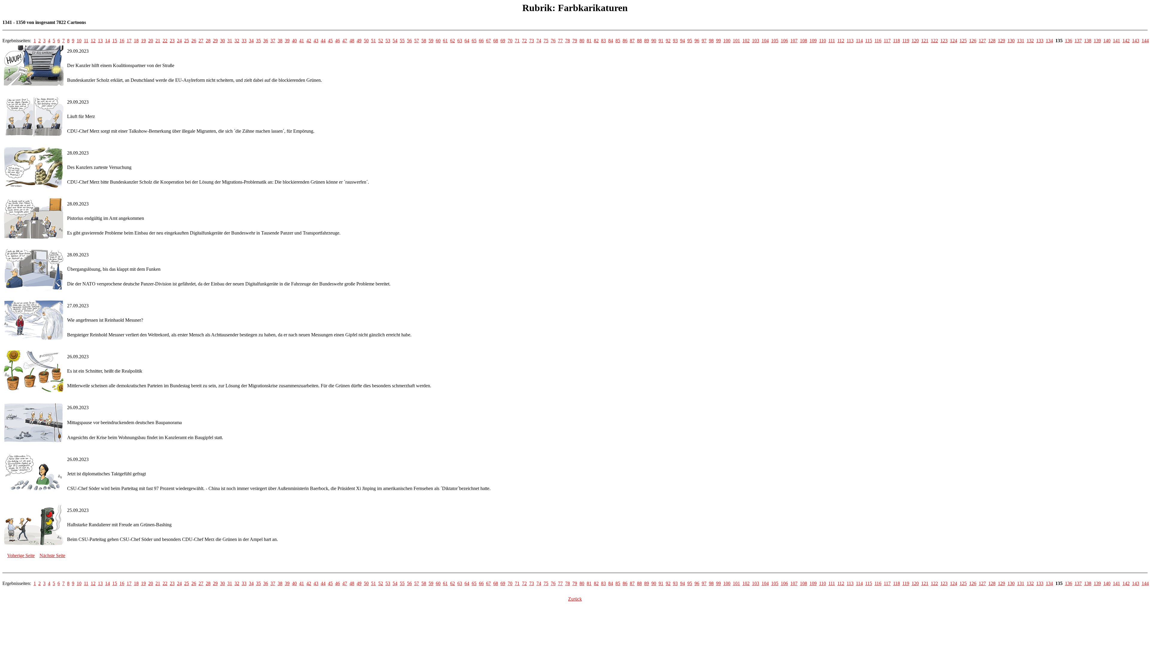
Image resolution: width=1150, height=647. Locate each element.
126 (972, 40)
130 (1011, 40)
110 (822, 40)
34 (251, 40)
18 (136, 40)
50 (366, 40)
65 (474, 40)
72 (524, 40)
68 (495, 40)
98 (711, 40)
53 (387, 40)
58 (423, 40)
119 (905, 40)
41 (301, 40)
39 (287, 40)
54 (395, 40)
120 (915, 40)
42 (308, 40)
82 (596, 40)
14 (107, 40)
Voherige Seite (21, 555)
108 (803, 40)
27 (201, 40)
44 (323, 40)
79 (574, 40)
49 (359, 40)
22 (165, 40)
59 (431, 40)
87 (632, 40)
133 (1039, 40)
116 (877, 40)
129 (1001, 40)
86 (625, 40)
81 (589, 40)
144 (1145, 40)
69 (502, 40)
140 (1106, 40)
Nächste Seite (52, 555)
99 (718, 40)
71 (517, 40)
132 (1030, 40)
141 (1116, 40)
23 (172, 40)
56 (409, 40)
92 (668, 40)
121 (924, 40)
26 (193, 40)
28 (208, 40)
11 (86, 40)
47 (344, 40)
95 (689, 40)
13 (100, 40)
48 (351, 40)
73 (531, 40)
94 (682, 40)
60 (438, 40)
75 (546, 40)
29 (215, 40)
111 (831, 40)
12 (93, 40)
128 (991, 40)
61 (445, 40)
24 (179, 40)
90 (653, 40)
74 (538, 40)
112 (840, 40)
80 (581, 40)
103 (755, 40)
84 (610, 40)
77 (560, 40)
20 (150, 40)
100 (726, 40)
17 (129, 40)
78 (567, 40)
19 (143, 40)
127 (982, 40)
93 (675, 40)
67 (488, 40)
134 (1049, 40)
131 (1020, 40)
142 (1126, 40)
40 (294, 40)
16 (121, 40)
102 (746, 40)
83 (603, 40)
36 (265, 40)
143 (1135, 40)
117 (887, 40)
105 (774, 40)
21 (157, 40)
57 (416, 40)
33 (244, 40)
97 (704, 40)
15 (114, 40)
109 (813, 40)
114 (859, 40)
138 (1087, 40)
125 (963, 40)
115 (868, 40)
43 (316, 40)
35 (258, 40)
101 (736, 40)
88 (639, 40)
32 (236, 40)
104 (765, 40)
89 (646, 40)
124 (953, 40)
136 (1068, 40)
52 (380, 40)
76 (553, 40)
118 (896, 40)
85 (617, 40)
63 (459, 40)
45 (330, 40)
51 (373, 40)
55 (402, 40)
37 (272, 40)
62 (452, 40)
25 (186, 40)
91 (661, 40)
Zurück (575, 598)
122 (934, 40)
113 (850, 40)
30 (222, 40)
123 (944, 40)
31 (229, 40)
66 (481, 40)
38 (280, 40)
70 (510, 40)
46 (337, 40)
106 (784, 40)
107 (794, 40)
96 (696, 40)
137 (1078, 40)
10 (79, 40)
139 (1097, 40)
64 (466, 40)
